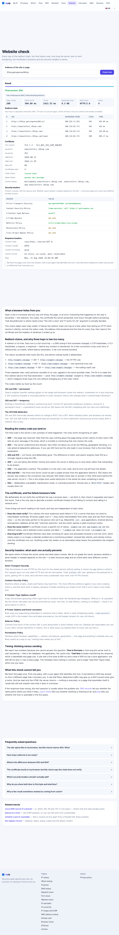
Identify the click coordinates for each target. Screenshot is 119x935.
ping (99, 692)
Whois (33, 3)
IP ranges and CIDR (49, 911)
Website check (47, 900)
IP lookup (24, 3)
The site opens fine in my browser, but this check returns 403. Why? (38, 747)
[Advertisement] (59, 31)
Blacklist (55, 3)
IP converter (46, 907)
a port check (45, 692)
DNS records (86, 688)
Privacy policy (86, 877)
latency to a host (12, 813)
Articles (44, 929)
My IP (15, 3)
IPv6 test (44, 925)
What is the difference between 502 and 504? (28, 762)
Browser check (47, 922)
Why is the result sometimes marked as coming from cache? (34, 791)
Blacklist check (47, 892)
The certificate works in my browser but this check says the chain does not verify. (44, 769)
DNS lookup (46, 888)
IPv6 (108, 3)
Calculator (82, 3)
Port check (45, 896)
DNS (47, 3)
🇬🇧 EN (107, 8)
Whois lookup (46, 881)
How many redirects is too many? (22, 755)
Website (72, 3)
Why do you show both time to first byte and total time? (32, 784)
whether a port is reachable (17, 817)
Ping (40, 3)
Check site (107, 72)
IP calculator (46, 903)
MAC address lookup (49, 914)
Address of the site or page (17, 67)
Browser (99, 3)
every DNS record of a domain (18, 809)
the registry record (13, 821)
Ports (63, 3)
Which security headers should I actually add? (28, 777)
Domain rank (46, 918)
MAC (92, 3)
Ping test (45, 885)
